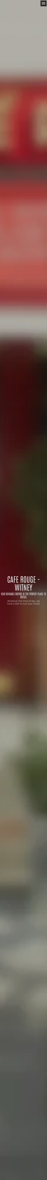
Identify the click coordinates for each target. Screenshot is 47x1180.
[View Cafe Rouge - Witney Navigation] (43, 3)
